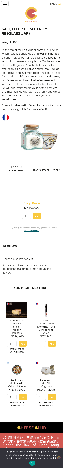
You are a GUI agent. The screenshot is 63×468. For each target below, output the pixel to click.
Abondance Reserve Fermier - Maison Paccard (17, 326)
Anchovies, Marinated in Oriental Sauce (17, 383)
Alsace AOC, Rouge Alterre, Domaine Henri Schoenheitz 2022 (46, 326)
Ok (32, 463)
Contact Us (31, 436)
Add (37, 216)
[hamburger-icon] (5, 3)
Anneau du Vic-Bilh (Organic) (46, 383)
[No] (59, 457)
